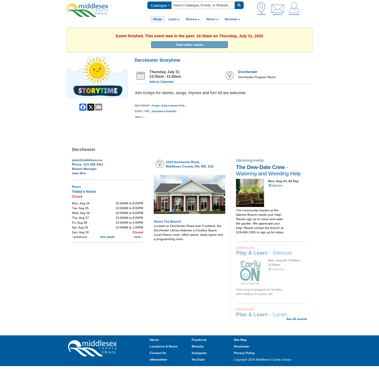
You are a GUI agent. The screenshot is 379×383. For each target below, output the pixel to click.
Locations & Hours (164, 346)
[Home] (87, 10)
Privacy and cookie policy (170, 370)
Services (231, 19)
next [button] (137, 237)
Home (157, 19)
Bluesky (198, 346)
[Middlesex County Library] (93, 348)
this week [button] (107, 237)
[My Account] (294, 8)
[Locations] (263, 8)
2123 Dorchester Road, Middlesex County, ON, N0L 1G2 (190, 164)
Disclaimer (241, 346)
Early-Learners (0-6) (173, 105)
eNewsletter (158, 359)
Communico (218, 370)
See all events (296, 319)
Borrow (192, 19)
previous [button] (80, 237)
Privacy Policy (244, 353)
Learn (173, 19)
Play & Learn (264, 253)
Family (156, 105)
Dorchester (247, 72)
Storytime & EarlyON (164, 111)
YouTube (198, 359)
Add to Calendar (161, 81)
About (211, 19)
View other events (189, 45)
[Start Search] (239, 5)
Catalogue (159, 5)
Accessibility (198, 370)
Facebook (199, 340)
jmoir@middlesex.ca (87, 160)
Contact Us (158, 353)
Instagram (199, 353)
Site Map (240, 340)
